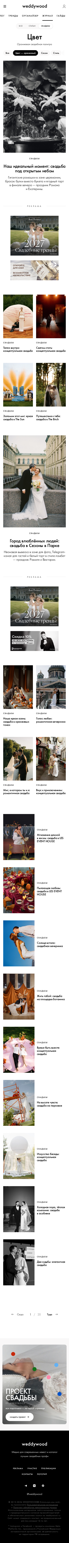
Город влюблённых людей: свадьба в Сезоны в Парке (34, 543)
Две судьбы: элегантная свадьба (51, 1263)
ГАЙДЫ (61, 15)
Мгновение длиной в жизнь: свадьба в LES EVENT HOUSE (50, 838)
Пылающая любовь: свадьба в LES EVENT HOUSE (49, 891)
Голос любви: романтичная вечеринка (50, 720)
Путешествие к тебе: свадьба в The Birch (48, 417)
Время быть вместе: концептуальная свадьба (48, 1051)
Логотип (42, 1474)
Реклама (18, 1468)
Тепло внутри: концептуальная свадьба (18, 349)
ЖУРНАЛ (47, 15)
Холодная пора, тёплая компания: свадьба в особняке (51, 1210)
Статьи (32, 26)
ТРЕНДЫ (13, 15)
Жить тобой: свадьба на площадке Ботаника (51, 997)
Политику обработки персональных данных (35, 1508)
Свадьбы (45, 26)
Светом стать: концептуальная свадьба (51, 349)
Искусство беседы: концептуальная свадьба (48, 1157)
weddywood (34, 1444)
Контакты (27, 1474)
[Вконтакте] (34, 1486)
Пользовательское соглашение (42, 1505)
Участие (32, 1468)
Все (21, 26)
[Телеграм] (26, 1486)
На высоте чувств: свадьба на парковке (49, 1104)
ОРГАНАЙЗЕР (30, 15)
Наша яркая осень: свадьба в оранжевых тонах (16, 722)
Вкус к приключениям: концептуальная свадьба (51, 791)
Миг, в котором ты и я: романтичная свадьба (16, 791)
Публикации (48, 1468)
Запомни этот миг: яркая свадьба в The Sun (18, 417)
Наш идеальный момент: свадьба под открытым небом (34, 168)
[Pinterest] (43, 1486)
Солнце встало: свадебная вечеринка (50, 944)
